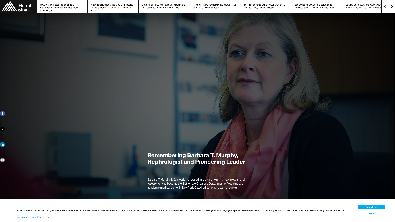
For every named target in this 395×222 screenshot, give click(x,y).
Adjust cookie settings (25, 217)
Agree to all (371, 207)
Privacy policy (43, 217)
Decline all (371, 213)
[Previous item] (385, 6)
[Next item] (391, 6)
